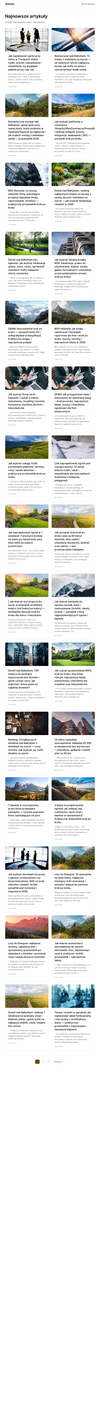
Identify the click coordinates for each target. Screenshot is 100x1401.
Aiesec (10, 4)
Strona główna (88, 4)
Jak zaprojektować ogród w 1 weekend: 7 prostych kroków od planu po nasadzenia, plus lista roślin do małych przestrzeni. (25, 539)
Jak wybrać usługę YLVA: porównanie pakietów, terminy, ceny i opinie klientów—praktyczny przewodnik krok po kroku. (26, 470)
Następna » (58, 1062)
